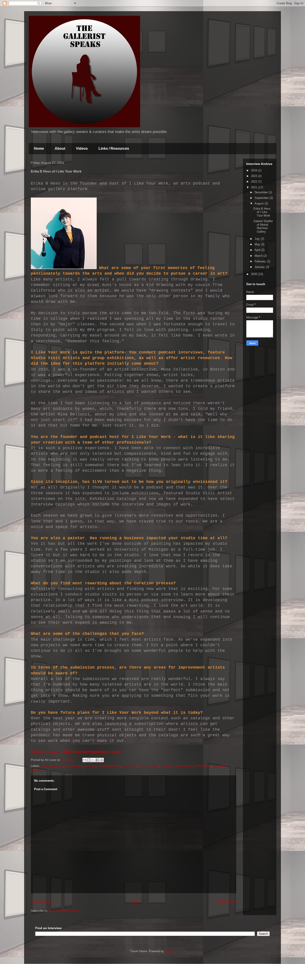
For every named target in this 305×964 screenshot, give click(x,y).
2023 (254, 176)
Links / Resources (113, 148)
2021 (254, 187)
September (262, 198)
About (60, 148)
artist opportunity (52, 766)
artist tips (90, 766)
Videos (82, 148)
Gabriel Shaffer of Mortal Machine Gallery (263, 226)
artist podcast (73, 766)
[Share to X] (93, 760)
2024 (254, 170)
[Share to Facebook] (97, 760)
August (260, 203)
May (258, 244)
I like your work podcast (176, 766)
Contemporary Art (109, 766)
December (262, 192)
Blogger (169, 951)
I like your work (149, 766)
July (258, 238)
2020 (254, 274)
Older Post (226, 901)
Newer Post (41, 901)
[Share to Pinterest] (101, 760)
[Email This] (84, 760)
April (258, 250)
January (260, 267)
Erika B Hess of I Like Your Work (262, 212)
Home (39, 148)
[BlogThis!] (89, 760)
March (259, 255)
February (261, 261)
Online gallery (202, 766)
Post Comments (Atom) (64, 910)
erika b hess (130, 766)
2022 (254, 181)
